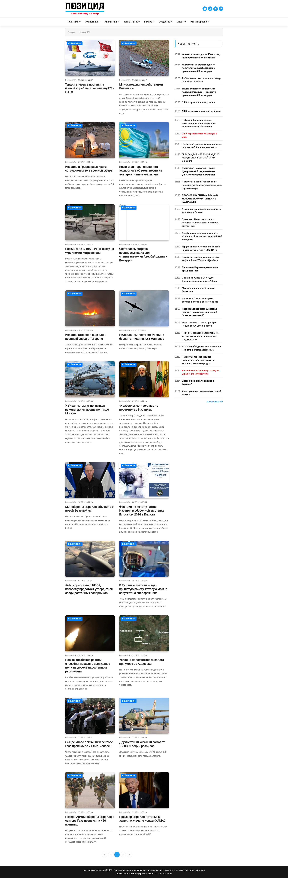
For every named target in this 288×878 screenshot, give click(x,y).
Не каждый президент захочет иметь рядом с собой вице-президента (202, 146)
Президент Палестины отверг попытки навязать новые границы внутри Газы (200, 222)
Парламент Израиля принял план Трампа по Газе (200, 269)
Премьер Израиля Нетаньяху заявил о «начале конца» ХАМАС (142, 818)
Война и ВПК (130, 21)
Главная (71, 32)
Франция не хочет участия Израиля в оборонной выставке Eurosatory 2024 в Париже (141, 510)
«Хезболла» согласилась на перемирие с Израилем (138, 407)
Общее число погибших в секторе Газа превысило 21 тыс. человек (89, 744)
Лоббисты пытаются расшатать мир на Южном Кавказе (201, 80)
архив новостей (215, 401)
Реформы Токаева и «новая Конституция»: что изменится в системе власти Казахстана (199, 123)
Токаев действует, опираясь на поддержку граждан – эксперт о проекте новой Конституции (199, 92)
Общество (164, 21)
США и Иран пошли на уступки (198, 102)
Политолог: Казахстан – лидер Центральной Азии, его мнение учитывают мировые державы (198, 171)
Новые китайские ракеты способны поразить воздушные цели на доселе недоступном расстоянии (87, 665)
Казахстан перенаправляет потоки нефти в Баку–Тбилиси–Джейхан (200, 259)
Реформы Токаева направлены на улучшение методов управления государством (200, 336)
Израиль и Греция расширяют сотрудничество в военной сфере (88, 168)
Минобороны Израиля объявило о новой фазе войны (89, 508)
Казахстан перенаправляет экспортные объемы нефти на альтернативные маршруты (140, 170)
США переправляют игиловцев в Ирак (199, 135)
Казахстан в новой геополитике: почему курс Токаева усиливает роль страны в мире (202, 185)
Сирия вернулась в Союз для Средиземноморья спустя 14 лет (199, 279)
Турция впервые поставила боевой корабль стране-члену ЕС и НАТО (89, 88)
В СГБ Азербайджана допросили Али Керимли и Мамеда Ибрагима (202, 348)
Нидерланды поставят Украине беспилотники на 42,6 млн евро (141, 336)
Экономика (91, 21)
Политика (73, 21)
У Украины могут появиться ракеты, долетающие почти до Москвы (87, 409)
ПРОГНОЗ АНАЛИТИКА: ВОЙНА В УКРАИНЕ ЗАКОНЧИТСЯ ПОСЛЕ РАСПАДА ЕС (200, 198)
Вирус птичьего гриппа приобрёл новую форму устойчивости (199, 324)
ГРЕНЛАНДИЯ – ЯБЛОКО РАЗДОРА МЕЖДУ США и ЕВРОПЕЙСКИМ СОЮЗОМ (200, 157)
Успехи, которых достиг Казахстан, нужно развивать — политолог (201, 56)
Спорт (180, 21)
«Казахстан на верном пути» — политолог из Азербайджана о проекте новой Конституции (198, 68)
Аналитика (111, 21)
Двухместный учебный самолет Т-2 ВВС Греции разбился (142, 744)
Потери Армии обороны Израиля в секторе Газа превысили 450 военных (89, 820)
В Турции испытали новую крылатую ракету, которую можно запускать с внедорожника (143, 589)
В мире (148, 21)
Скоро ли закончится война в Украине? (198, 383)
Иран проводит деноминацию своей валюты (201, 393)
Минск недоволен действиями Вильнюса (198, 290)
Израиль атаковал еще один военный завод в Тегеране (85, 336)
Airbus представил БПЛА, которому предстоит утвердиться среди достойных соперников (89, 589)
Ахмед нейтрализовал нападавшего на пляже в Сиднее (201, 211)
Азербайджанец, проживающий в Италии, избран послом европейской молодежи (202, 236)
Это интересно (198, 21)
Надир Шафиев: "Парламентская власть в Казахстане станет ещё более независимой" (199, 312)
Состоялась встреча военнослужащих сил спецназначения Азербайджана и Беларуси (143, 254)
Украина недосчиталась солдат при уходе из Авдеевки (141, 662)
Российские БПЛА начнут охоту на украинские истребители (89, 251)
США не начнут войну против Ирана (201, 111)
